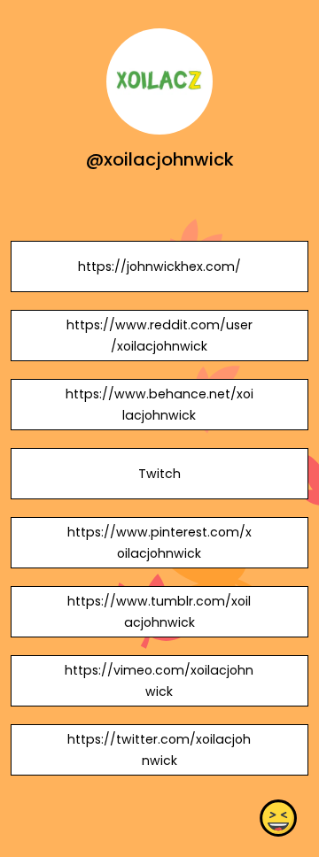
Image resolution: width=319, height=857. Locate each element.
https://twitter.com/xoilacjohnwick (159, 749)
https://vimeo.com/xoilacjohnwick (159, 680)
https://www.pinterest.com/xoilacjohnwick (159, 542)
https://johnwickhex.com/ (159, 266)
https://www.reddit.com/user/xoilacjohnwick (159, 335)
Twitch (159, 474)
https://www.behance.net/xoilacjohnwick (159, 404)
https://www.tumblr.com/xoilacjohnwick (159, 611)
